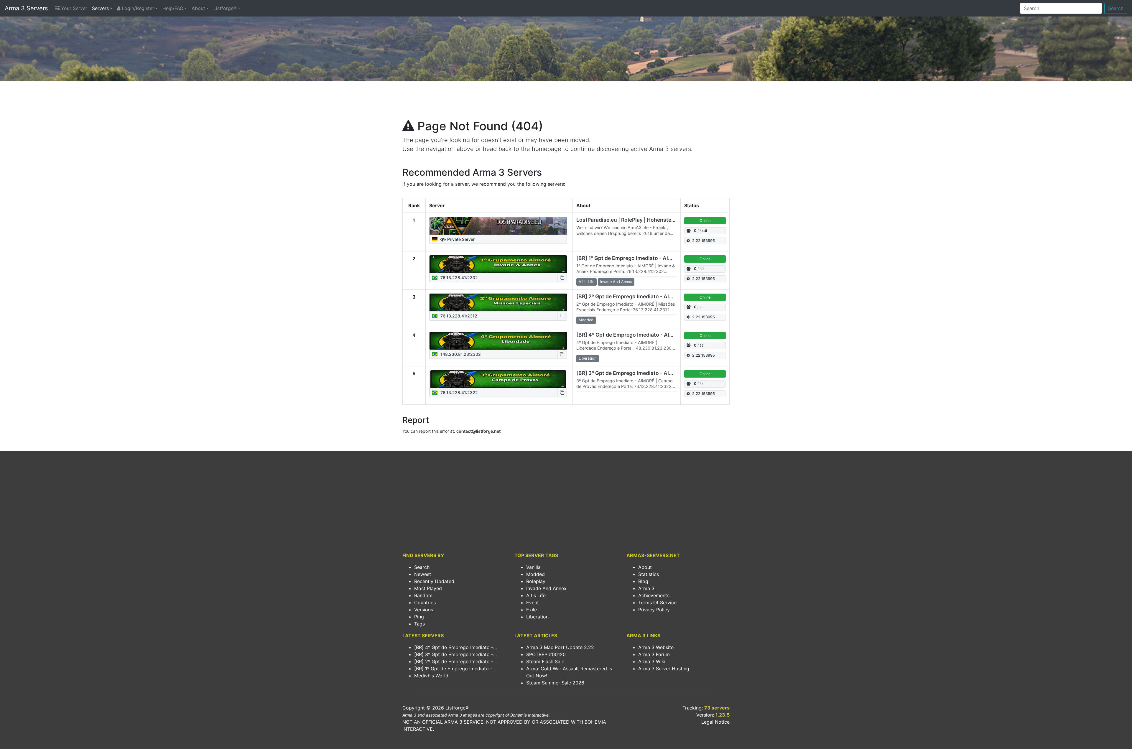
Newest (422, 574)
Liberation (537, 617)
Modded (535, 574)
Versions (423, 610)
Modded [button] (586, 320)
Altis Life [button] (586, 281)
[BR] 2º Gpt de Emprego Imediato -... (455, 661)
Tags (419, 624)
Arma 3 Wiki (651, 661)
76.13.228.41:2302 (458, 277)
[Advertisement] (566, 102)
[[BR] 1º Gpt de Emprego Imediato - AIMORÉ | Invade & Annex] (498, 264)
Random (423, 595)
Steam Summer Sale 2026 (555, 683)
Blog (643, 581)
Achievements (653, 595)
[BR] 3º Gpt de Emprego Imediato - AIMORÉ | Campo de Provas (654, 373)
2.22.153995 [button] (703, 240)
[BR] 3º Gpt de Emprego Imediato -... (455, 654)
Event (532, 602)
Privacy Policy (654, 610)
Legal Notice (715, 722)
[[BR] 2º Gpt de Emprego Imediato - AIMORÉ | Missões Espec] (498, 302)
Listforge (455, 708)
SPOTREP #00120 (546, 654)
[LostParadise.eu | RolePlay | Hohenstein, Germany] (498, 226)
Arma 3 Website (656, 647)
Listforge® (225, 8)
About (198, 8)
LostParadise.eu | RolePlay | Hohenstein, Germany (638, 220)
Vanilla (533, 567)
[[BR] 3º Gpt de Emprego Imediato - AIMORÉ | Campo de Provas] (498, 379)
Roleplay (535, 581)
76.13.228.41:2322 (458, 392)
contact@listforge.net (478, 431)
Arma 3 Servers (26, 8)
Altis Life (536, 595)
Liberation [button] (587, 358)
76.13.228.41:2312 (458, 315)
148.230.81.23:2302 (460, 354)
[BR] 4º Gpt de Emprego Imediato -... (455, 647)
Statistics (648, 574)
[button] (562, 277)
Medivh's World (431, 676)
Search (1115, 8)
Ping (419, 617)
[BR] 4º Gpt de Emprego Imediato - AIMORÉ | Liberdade (645, 335)
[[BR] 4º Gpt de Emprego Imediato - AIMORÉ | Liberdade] (498, 341)
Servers (100, 8)
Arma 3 (646, 588)
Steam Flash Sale (545, 661)
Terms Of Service (657, 602)
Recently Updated (434, 581)
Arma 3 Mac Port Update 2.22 (560, 647)
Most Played (428, 588)
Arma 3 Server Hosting (663, 668)
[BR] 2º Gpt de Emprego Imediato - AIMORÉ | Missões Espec (651, 296)
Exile (531, 610)
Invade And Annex (546, 588)
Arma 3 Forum (654, 654)
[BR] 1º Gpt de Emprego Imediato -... (455, 668)
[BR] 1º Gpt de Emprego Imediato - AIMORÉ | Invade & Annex (651, 258)
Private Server (460, 239)
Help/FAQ (172, 8)
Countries (425, 602)
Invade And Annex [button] (616, 281)
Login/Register (137, 8)
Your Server (73, 8)
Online (705, 220)
